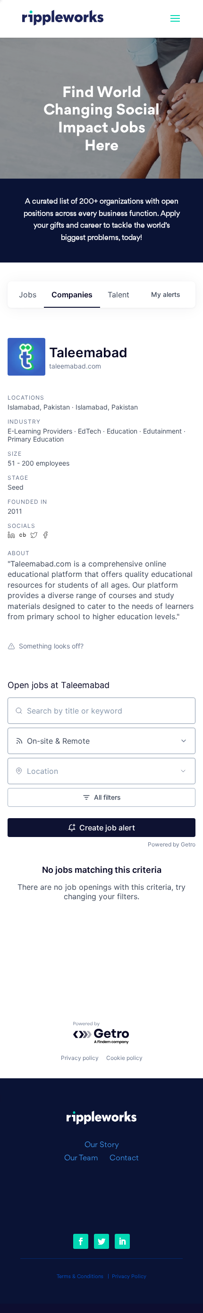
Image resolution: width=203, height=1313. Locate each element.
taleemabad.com (75, 366)
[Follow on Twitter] (101, 1241)
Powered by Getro (171, 844)
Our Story (102, 1145)
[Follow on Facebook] (80, 1241)
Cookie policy (124, 1057)
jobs (27, 294)
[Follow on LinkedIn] (122, 1241)
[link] (62, 19)
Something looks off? (51, 646)
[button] (175, 24)
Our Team (85, 1158)
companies (72, 294)
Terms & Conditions (80, 1277)
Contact (124, 1158)
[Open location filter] (183, 771)
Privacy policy (80, 1057)
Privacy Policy (129, 1277)
